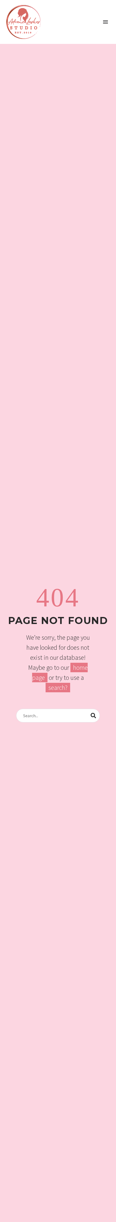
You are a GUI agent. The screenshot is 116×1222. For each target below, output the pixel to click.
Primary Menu (105, 22)
